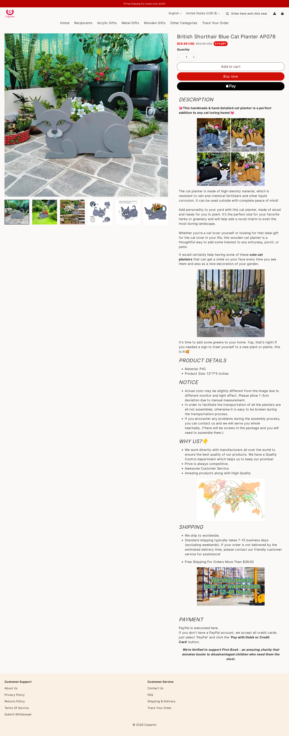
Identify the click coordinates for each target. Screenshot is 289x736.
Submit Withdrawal (18, 714)
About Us (11, 688)
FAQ (150, 695)
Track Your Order (160, 708)
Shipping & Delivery (162, 701)
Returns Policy (15, 701)
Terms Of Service (17, 708)
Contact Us (155, 688)
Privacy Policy (15, 695)
